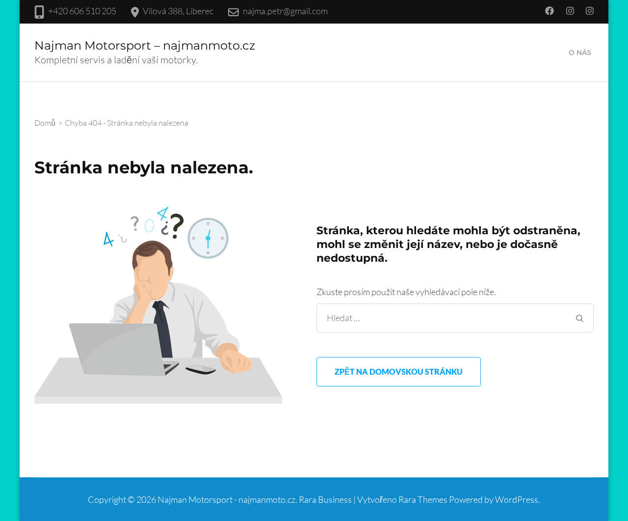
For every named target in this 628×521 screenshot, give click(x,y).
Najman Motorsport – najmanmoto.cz (144, 45)
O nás (580, 52)
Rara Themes (422, 499)
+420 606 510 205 (82, 10)
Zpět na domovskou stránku (399, 371)
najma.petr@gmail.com (285, 10)
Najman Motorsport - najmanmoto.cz (226, 499)
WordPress (516, 499)
